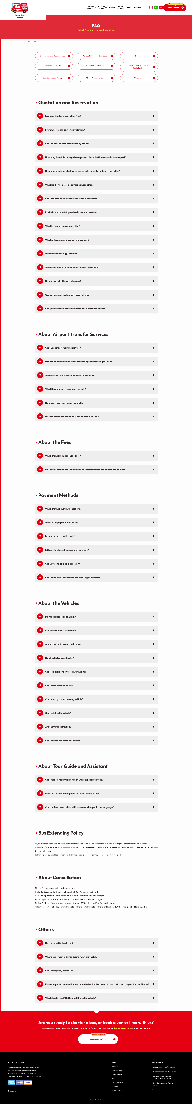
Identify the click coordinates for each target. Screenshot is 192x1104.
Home (114, 1063)
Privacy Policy (117, 1090)
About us (115, 1067)
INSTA (151, 7)
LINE (156, 7)
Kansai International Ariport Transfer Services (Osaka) (162, 1077)
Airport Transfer (157, 1063)
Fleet (153, 1090)
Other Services (117, 1075)
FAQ (113, 1078)
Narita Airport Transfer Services (164, 1067)
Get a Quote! (175, 6)
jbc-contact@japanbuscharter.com (24, 1071)
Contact (115, 1086)
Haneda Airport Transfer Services (164, 1072)
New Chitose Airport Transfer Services (163, 1084)
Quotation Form (117, 1082)
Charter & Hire (117, 1071)
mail (161, 7)
